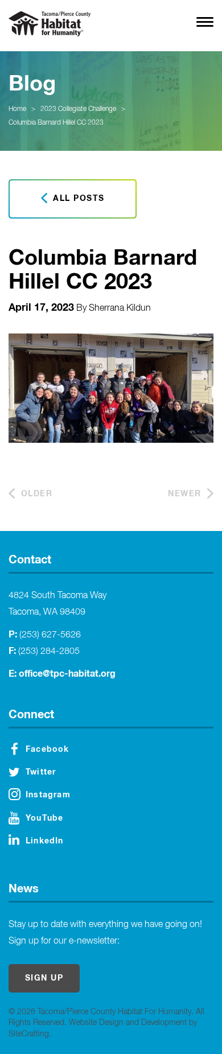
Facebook (47, 750)
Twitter (41, 772)
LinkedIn (45, 841)
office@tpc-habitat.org (67, 673)
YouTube (44, 818)
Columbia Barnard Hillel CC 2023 (56, 123)
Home (17, 109)
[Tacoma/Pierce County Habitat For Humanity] (50, 23)
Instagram (48, 795)
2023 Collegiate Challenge (78, 109)
